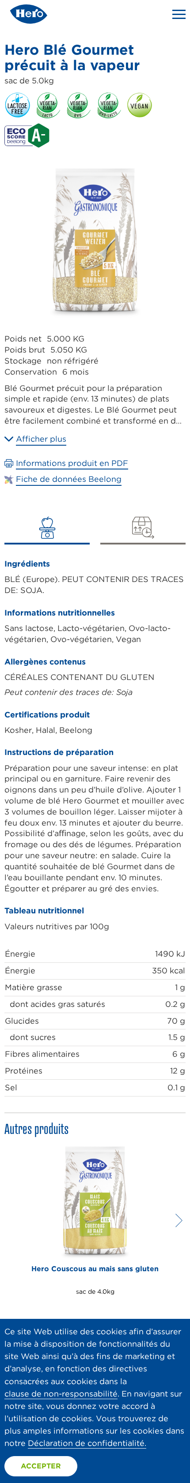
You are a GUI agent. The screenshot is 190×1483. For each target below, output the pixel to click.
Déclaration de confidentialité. (87, 1443)
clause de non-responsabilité (61, 1393)
